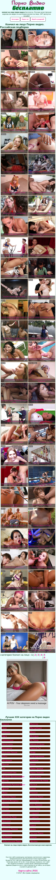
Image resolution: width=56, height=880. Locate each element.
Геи (3, 768)
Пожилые (34, 760)
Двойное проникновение (12, 777)
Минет (33, 732)
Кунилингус (7, 833)
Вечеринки (7, 760)
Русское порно (36, 797)
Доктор (5, 781)
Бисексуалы (7, 744)
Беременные (7, 740)
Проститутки (35, 777)
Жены (4, 793)
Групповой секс (9, 773)
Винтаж (5, 764)
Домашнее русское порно (12, 785)
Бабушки (6, 732)
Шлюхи (33, 837)
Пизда (32, 752)
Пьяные (33, 785)
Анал (4, 728)
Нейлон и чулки (37, 744)
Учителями (35, 821)
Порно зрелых (36, 768)
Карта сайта (24, 871)
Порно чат (25, 19)
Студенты (34, 817)
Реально (34, 793)
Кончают (6, 813)
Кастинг (5, 809)
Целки (33, 829)
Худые (33, 825)
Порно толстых (37, 773)
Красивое (6, 821)
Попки (33, 764)
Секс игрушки (36, 805)
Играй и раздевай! (38, 19)
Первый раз (35, 748)
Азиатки (5, 724)
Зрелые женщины (10, 801)
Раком (33, 789)
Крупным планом (10, 829)
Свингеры (34, 801)
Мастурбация (36, 728)
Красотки (6, 825)
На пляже (34, 740)
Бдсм (4, 736)
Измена (5, 805)
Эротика (33, 841)
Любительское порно (11, 841)
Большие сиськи (9, 752)
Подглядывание (37, 756)
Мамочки (34, 724)
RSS (35, 871)
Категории (15, 19)
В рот (4, 756)
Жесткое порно (9, 797)
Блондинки (7, 748)
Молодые (34, 736)
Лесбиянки (7, 837)
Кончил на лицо (9, 817)
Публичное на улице (39, 781)
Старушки (34, 813)
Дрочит (5, 789)
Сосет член (35, 809)
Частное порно (36, 833)
